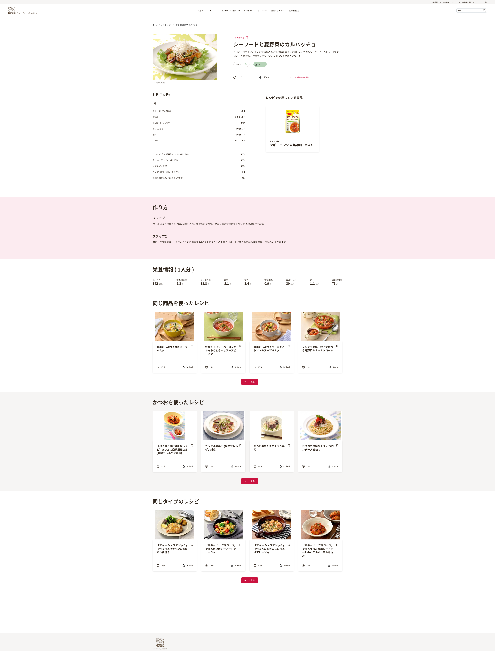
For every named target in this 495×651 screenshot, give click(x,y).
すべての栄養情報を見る (300, 77)
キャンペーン (261, 10)
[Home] (23, 10)
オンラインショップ (229, 10)
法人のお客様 (444, 2)
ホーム (155, 24)
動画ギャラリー (277, 10)
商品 (199, 10)
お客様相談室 (467, 2)
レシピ (246, 10)
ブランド (211, 10)
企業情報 (434, 2)
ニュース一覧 (482, 2)
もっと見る (249, 381)
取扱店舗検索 (293, 10)
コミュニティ (455, 2)
